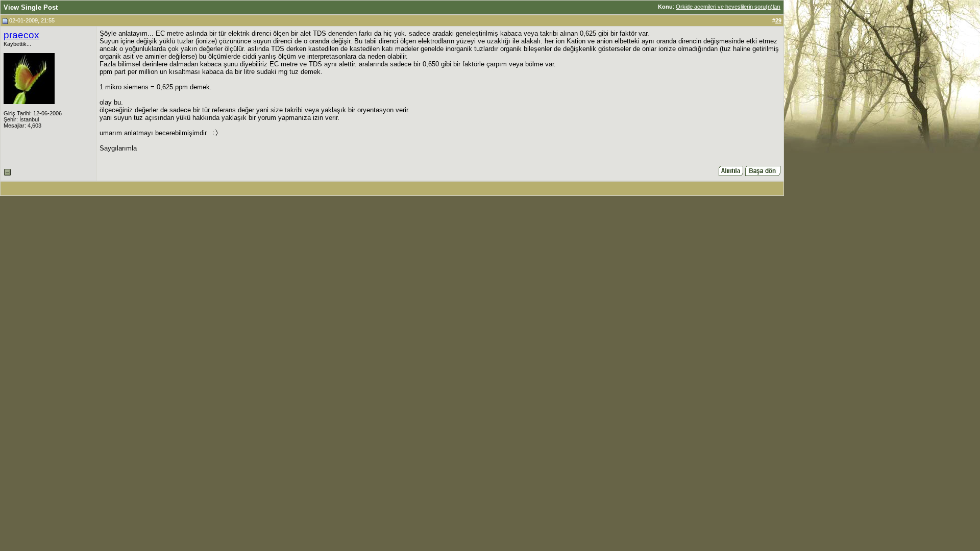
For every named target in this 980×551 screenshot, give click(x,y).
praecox (21, 35)
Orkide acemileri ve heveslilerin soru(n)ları (728, 7)
